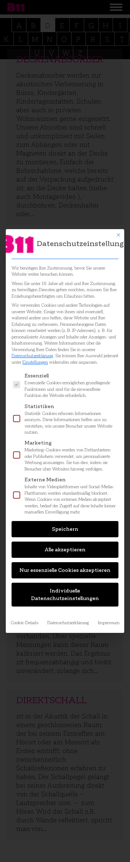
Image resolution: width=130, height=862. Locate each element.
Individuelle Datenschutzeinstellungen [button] (65, 594)
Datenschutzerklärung (32, 355)
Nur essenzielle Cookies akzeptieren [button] (65, 570)
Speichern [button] (65, 529)
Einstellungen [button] (35, 362)
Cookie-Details (24, 622)
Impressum (109, 622)
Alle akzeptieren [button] (65, 550)
